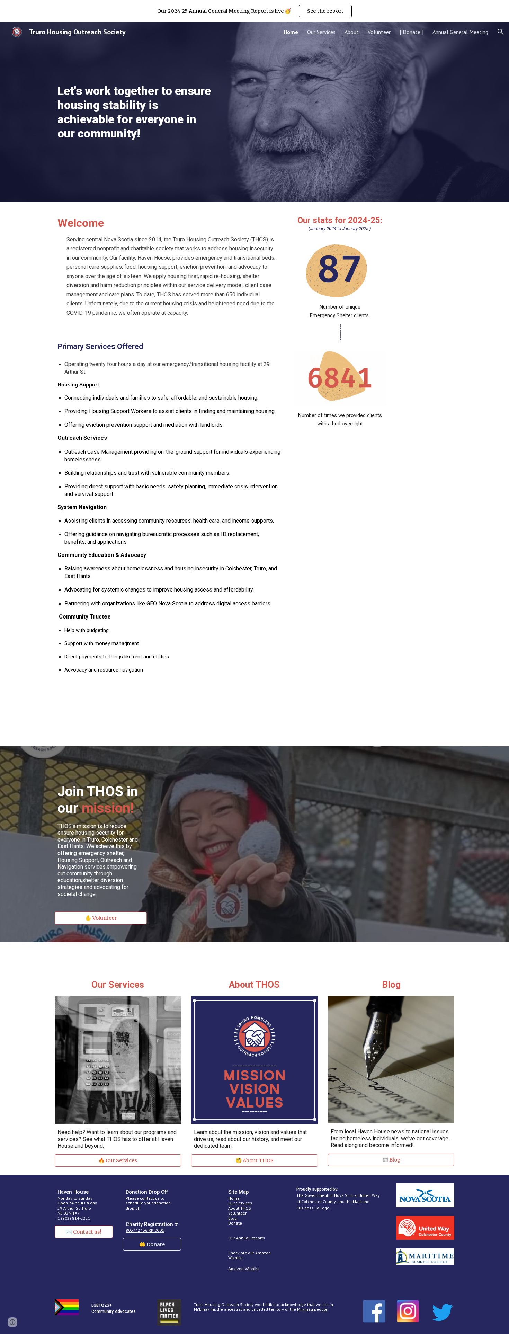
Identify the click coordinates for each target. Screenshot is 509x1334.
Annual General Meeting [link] (460, 31)
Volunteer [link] (379, 31)
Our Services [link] (321, 31)
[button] (500, 32)
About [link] (352, 31)
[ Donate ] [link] (411, 31)
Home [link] (291, 31)
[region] (254, 11)
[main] (135, 112)
